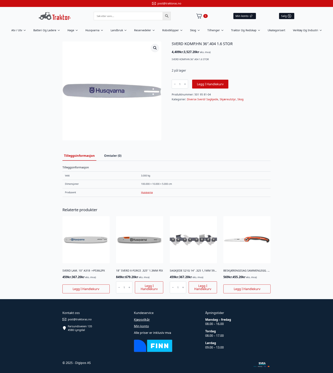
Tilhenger (213, 30)
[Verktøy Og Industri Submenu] (321, 30)
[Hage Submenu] (78, 30)
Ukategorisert (276, 30)
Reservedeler (142, 30)
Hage (70, 30)
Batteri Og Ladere (44, 30)
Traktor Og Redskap (243, 30)
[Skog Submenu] (200, 30)
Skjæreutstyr (228, 99)
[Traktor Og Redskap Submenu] (260, 30)
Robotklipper (170, 30)
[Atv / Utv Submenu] (25, 30)
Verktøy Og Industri (305, 30)
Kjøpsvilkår (142, 319)
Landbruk (117, 30)
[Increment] (185, 84)
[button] (155, 48)
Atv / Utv (16, 30)
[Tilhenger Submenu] (223, 30)
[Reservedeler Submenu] (154, 30)
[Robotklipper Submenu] (182, 30)
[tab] (79, 155)
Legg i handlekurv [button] (86, 289)
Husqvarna (92, 30)
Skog (193, 30)
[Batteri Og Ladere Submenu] (60, 30)
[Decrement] (175, 84)
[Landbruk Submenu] (126, 30)
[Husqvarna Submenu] (103, 30)
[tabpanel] (166, 181)
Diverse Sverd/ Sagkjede (202, 99)
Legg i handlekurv (210, 84)
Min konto (141, 326)
